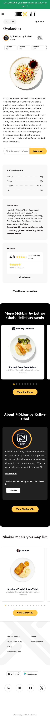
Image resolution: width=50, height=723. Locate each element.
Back (11, 21)
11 (33, 605)
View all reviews (25, 277)
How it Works (13, 636)
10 (30, 605)
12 (36, 605)
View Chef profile (25, 509)
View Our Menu (25, 392)
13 (39, 605)
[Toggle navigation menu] (2, 14)
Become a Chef (14, 651)
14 (41, 605)
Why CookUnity (14, 641)
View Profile (40, 38)
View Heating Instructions (25, 291)
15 (44, 605)
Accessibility (37, 641)
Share (41, 21)
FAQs (9, 646)
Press (33, 636)
